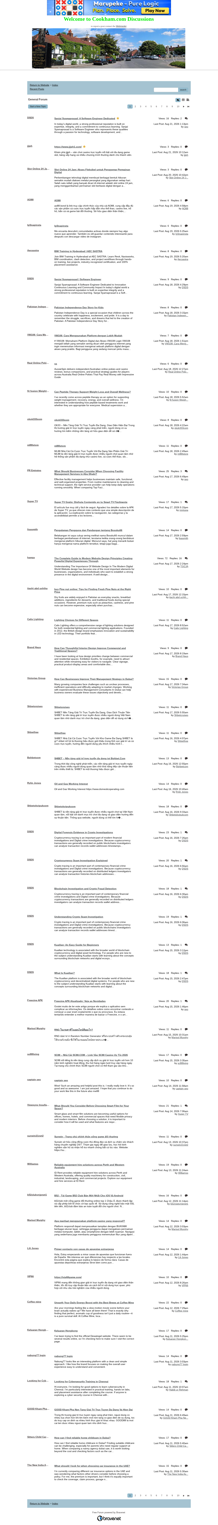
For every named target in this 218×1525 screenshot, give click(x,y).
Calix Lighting (181, 628)
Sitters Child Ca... (178, 1446)
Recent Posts (37, 89)
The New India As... (177, 1474)
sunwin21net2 (180, 1144)
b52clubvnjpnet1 (179, 1203)
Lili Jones (183, 1257)
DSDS (185, 287)
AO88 (185, 208)
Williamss (183, 1173)
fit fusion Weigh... (179, 399)
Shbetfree (183, 741)
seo (186, 126)
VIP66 (185, 1285)
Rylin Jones (182, 791)
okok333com (181, 428)
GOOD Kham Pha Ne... (175, 1417)
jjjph (186, 155)
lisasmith (183, 538)
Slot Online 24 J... (178, 177)
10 (178, 106)
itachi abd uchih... (178, 597)
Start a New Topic (38, 106)
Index (55, 85)
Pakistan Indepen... (177, 315)
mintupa (184, 510)
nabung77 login (180, 1364)
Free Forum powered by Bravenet (109, 1512)
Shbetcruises (181, 715)
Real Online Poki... (178, 371)
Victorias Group (180, 687)
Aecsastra (182, 259)
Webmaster (121, 26)
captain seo (182, 1088)
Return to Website (39, 85)
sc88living (183, 1063)
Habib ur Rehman (178, 1389)
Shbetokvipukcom (178, 814)
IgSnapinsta (181, 233)
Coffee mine (181, 1310)
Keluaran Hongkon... (177, 1339)
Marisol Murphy (180, 1037)
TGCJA (184, 566)
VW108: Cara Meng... (176, 343)
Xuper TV (183, 1114)
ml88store (182, 453)
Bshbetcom (182, 766)
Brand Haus (181, 656)
